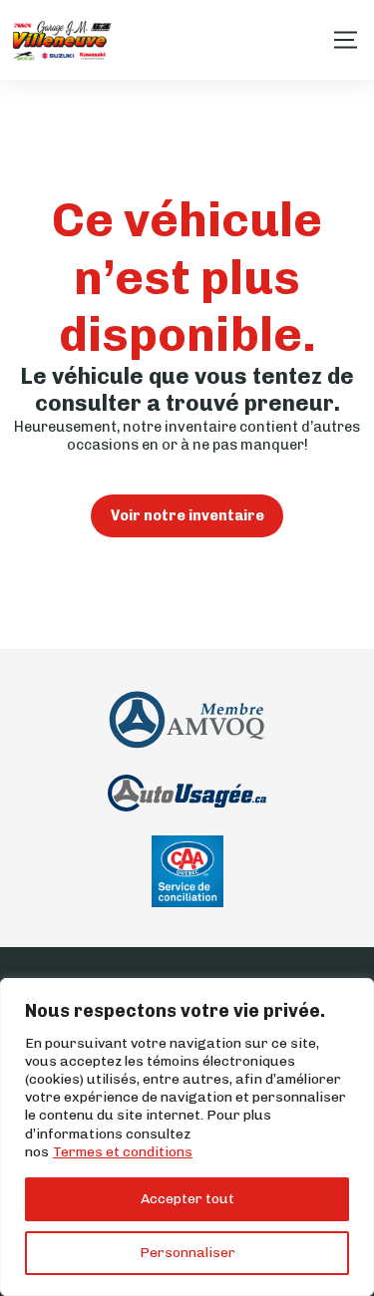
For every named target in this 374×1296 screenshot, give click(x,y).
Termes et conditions (122, 1151)
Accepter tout (187, 1198)
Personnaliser (187, 1252)
